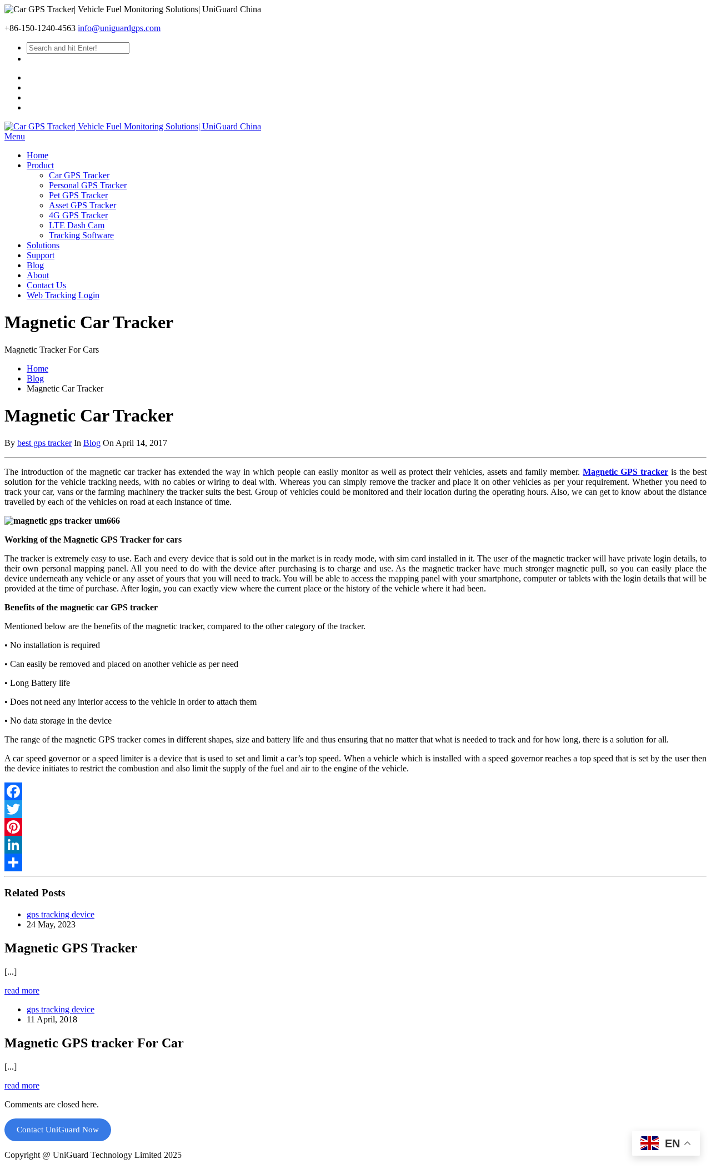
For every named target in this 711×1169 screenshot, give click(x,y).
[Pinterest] (355, 827)
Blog (35, 378)
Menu (14, 136)
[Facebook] (355, 791)
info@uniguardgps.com (119, 28)
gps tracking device (60, 914)
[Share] (355, 862)
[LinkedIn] (355, 845)
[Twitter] (355, 809)
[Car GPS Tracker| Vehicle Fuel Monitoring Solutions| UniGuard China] (132, 126)
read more (21, 990)
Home (37, 368)
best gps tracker (44, 443)
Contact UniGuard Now (58, 1129)
